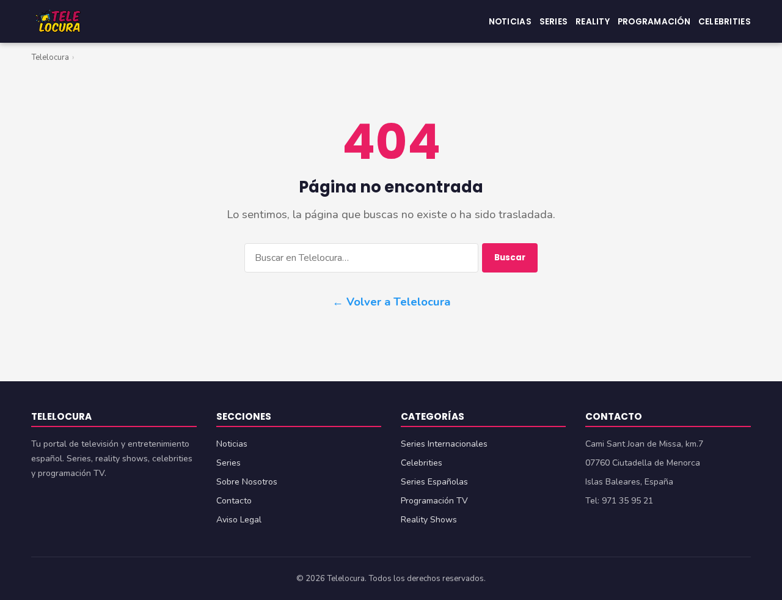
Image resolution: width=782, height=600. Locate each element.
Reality (593, 21)
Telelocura (50, 57)
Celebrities (724, 21)
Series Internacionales (444, 444)
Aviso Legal (238, 519)
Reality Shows (429, 519)
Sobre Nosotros (246, 482)
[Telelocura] (58, 21)
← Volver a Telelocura (391, 301)
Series (553, 21)
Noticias (510, 21)
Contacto (234, 501)
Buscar (509, 257)
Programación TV (434, 501)
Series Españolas (434, 482)
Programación (654, 21)
